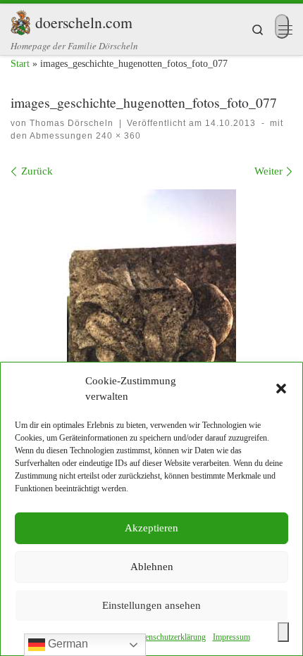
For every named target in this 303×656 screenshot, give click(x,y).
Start (20, 63)
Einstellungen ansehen (151, 605)
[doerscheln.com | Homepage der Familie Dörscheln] (20, 20)
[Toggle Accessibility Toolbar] (283, 632)
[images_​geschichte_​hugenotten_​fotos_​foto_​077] (151, 316)
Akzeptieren (151, 528)
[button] (281, 388)
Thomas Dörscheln (71, 123)
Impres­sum (231, 637)
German (66, 644)
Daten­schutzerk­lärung (169, 637)
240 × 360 (117, 136)
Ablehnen (151, 566)
